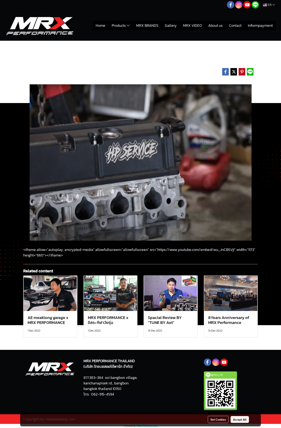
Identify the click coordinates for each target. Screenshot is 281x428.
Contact (235, 25)
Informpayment (260, 25)
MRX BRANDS (147, 25)
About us (215, 25)
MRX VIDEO (192, 25)
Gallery (171, 25)
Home (100, 25)
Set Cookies (218, 419)
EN (269, 4)
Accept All (239, 419)
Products (119, 25)
